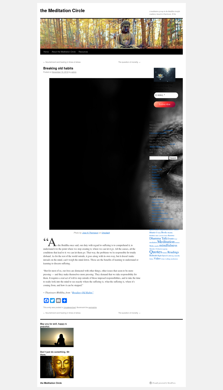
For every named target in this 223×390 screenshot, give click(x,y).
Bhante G (153, 232)
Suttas (151, 259)
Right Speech (163, 255)
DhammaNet (156, 207)
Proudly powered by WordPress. (164, 383)
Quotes (154, 180)
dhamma (171, 235)
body (159, 233)
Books (164, 232)
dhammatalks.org (158, 210)
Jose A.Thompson (90, 232)
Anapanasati (163, 229)
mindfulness (168, 245)
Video (157, 258)
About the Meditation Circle (64, 51)
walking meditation (171, 259)
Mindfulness (156, 177)
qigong (165, 249)
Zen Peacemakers (158, 221)
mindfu (156, 246)
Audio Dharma (157, 199)
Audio (154, 166)
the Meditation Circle (62, 10)
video (154, 191)
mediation (153, 242)
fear (175, 239)
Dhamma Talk (157, 169)
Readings (155, 183)
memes (177, 242)
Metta (151, 246)
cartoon (161, 235)
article (171, 230)
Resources (83, 51)
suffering (171, 256)
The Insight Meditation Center (162, 218)
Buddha (170, 233)
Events (154, 172)
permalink (92, 307)
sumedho (177, 256)
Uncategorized (70, 307)
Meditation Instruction (160, 213)
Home (46, 51)
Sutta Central (156, 216)
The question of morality (129, 62)
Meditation (156, 175)
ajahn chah (153, 229)
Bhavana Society (158, 202)
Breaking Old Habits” (83, 292)
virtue (163, 259)
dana (165, 235)
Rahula (164, 253)
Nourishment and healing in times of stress (62, 62)
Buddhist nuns (153, 235)
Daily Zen (155, 205)
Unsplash (106, 232)
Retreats (155, 186)
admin (73, 72)
